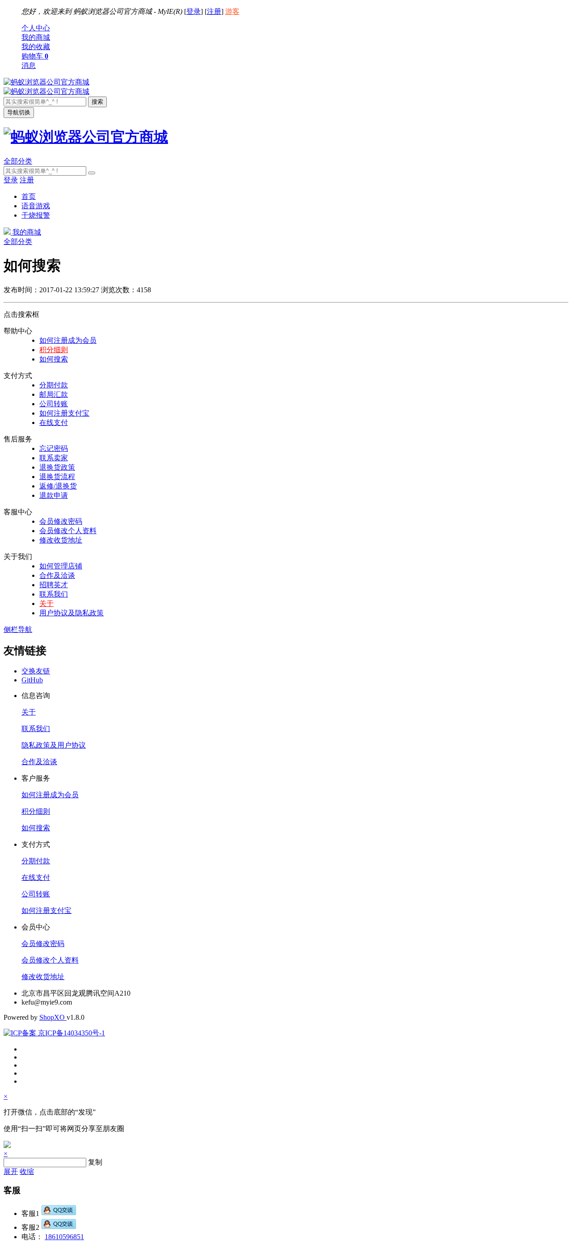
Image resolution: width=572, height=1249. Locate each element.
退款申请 (53, 495)
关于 (46, 603)
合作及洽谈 (57, 575)
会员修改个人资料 (68, 530)
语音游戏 (35, 206)
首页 (28, 196)
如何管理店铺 (60, 566)
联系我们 (53, 594)
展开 (11, 1171)
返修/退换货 (58, 486)
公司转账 (53, 404)
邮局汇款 (53, 394)
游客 (232, 11)
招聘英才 (53, 585)
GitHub (32, 680)
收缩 (27, 1171)
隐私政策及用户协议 (53, 745)
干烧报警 (35, 215)
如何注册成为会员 (68, 340)
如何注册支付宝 (64, 413)
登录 (193, 11)
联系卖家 (53, 458)
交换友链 (35, 671)
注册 (214, 11)
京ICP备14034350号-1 (70, 1033)
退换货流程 (57, 476)
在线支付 (53, 422)
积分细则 (53, 349)
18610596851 (64, 1237)
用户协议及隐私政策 (71, 613)
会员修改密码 (60, 521)
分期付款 (53, 385)
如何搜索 (53, 359)
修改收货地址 (60, 540)
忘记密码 (53, 448)
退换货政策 (57, 467)
